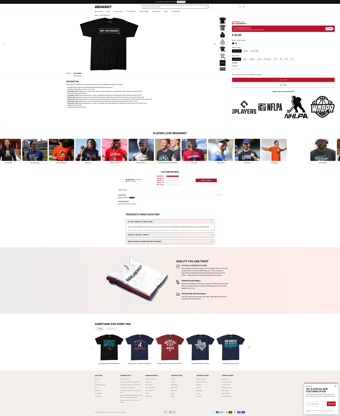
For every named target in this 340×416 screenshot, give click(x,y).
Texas (147, 393)
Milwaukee (148, 382)
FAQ (96, 382)
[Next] (215, 43)
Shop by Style (156, 11)
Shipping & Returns (100, 384)
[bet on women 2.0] (109, 44)
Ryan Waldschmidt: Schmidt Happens (109, 363)
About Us (97, 379)
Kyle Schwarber (226, 384)
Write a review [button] (206, 180)
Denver (198, 393)
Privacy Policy (98, 393)
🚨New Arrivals (99, 11)
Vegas (172, 393)
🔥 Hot (108, 11)
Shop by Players (131, 11)
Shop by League (118, 11)
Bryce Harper (225, 379)
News (96, 387)
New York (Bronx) (150, 387)
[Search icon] (207, 7)
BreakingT (106, 412)
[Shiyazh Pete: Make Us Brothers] (200, 347)
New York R (174, 387)
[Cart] (243, 6)
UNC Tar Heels (149, 390)
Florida (173, 382)
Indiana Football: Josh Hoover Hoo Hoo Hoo (170, 363)
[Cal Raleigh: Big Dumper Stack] (230, 347)
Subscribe (331, 403)
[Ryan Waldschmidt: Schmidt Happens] (109, 347)
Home (96, 15)
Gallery (68, 73)
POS (110, 412)
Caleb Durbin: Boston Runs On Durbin (130, 382)
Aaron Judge (225, 390)
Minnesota (174, 390)
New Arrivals (111, 328)
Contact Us (98, 390)
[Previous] (3, 43)
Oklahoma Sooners (150, 379)
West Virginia (149, 396)
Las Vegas (199, 396)
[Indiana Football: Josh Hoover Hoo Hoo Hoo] (170, 347)
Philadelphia (148, 384)
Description (77, 73)
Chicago (198, 387)
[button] (236, 22)
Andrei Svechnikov (227, 396)
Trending (99, 328)
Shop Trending (181, 1)
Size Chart (234, 62)
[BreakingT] (103, 7)
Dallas (172, 396)
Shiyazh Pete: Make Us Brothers (200, 363)
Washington (199, 390)
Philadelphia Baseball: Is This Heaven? (130, 384)
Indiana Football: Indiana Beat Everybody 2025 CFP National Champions (131, 396)
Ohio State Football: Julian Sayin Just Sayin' (130, 391)
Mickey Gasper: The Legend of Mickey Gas (139, 363)
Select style (236, 47)
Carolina (173, 379)
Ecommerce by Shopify (120, 412)
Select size (235, 55)
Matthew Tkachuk (227, 387)
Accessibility (98, 396)
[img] (122, 195)
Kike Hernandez (226, 393)
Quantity (235, 66)
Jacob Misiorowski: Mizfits (127, 387)
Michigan (198, 384)
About (166, 11)
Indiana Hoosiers (201, 379)
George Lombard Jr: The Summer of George (130, 401)
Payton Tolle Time (125, 379)
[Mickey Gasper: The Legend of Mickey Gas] (139, 347)
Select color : (238, 40)
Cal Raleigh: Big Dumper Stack (230, 363)
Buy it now (283, 85)
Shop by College (144, 11)
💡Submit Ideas (176, 11)
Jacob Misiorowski (227, 382)
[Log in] (240, 6)
